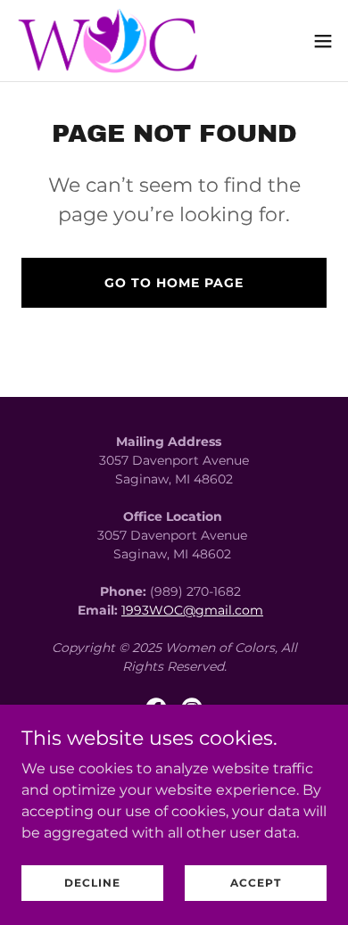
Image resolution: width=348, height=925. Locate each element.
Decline (92, 882)
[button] (323, 41)
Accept (255, 882)
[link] (111, 40)
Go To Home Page (174, 283)
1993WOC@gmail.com (192, 610)
